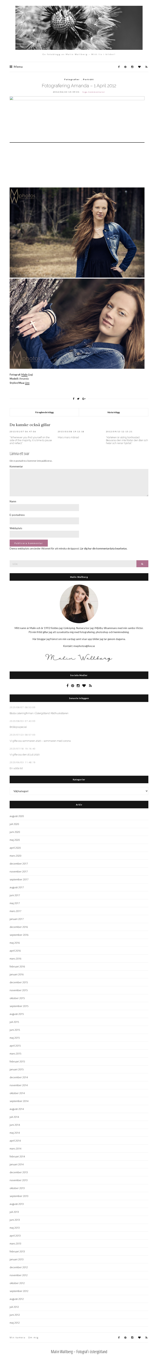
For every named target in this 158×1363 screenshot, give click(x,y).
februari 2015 (17, 1061)
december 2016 (19, 927)
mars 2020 (15, 855)
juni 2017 (15, 895)
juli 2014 (14, 1117)
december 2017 (19, 863)
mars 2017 (15, 911)
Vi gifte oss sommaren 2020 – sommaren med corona (40, 740)
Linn (27, 382)
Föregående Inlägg (44, 412)
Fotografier (72, 79)
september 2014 (19, 1101)
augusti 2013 (17, 1204)
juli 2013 (14, 1212)
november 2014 (19, 1085)
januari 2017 (17, 919)
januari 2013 (17, 1259)
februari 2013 (17, 1251)
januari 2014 (17, 1164)
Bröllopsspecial (18, 727)
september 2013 (19, 1196)
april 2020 (15, 847)
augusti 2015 (17, 1014)
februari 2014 (17, 1156)
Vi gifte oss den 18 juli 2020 (25, 754)
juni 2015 (15, 1030)
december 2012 (19, 1267)
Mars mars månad (68, 437)
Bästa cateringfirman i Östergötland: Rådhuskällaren (39, 713)
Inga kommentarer (93, 92)
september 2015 (19, 1006)
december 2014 (19, 1077)
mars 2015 (15, 1053)
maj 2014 (15, 1132)
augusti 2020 (17, 816)
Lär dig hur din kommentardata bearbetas (103, 548)
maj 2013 (15, 1227)
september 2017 (19, 879)
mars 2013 (15, 1243)
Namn (13, 501)
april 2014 (15, 1140)
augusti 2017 (17, 887)
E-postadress (17, 514)
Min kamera (17, 1337)
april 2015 (15, 1045)
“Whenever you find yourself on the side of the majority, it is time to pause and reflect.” (31, 440)
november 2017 (19, 871)
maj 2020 (15, 840)
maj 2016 (15, 942)
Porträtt (88, 79)
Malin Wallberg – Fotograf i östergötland (79, 1351)
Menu (18, 66)
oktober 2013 (17, 1188)
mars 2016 (15, 958)
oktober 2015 (17, 998)
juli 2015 (14, 1022)
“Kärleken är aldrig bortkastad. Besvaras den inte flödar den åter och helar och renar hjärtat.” (127, 440)
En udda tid (16, 768)
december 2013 (19, 1172)
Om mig (33, 1337)
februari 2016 (17, 966)
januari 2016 (17, 974)
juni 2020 (15, 832)
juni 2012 (15, 1314)
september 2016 (19, 935)
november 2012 (19, 1275)
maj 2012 (15, 1322)
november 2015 (19, 990)
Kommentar (16, 466)
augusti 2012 (17, 1299)
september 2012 (19, 1291)
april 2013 (15, 1235)
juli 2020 (14, 824)
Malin (24, 374)
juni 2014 (15, 1125)
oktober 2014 (17, 1093)
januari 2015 (17, 1069)
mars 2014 (15, 1148)
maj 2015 (15, 1037)
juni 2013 (15, 1219)
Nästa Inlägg (114, 412)
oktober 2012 (17, 1283)
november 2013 (19, 1180)
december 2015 (19, 982)
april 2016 (15, 950)
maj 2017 (15, 903)
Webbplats (16, 528)
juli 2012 (14, 1307)
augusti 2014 (17, 1109)
